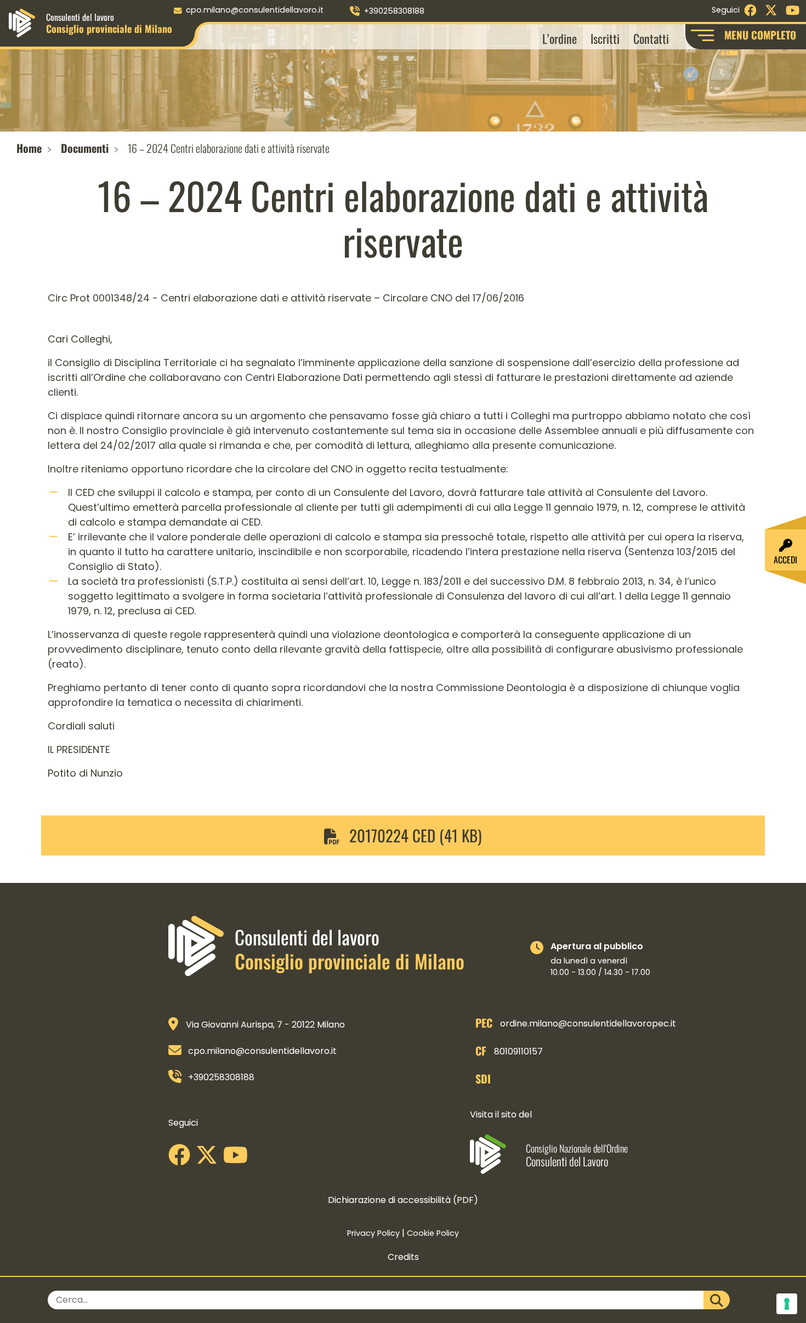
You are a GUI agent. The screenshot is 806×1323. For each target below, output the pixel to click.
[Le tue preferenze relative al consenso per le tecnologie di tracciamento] (786, 1303)
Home (29, 148)
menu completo (760, 35)
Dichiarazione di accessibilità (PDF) (403, 1200)
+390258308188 (394, 10)
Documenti (85, 148)
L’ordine (559, 38)
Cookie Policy (433, 1233)
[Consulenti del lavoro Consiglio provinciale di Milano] (22, 22)
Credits (403, 1257)
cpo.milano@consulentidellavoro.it (254, 9)
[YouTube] (238, 1159)
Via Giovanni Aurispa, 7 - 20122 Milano (265, 1024)
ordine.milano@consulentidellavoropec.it (588, 1023)
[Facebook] (182, 1159)
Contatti (651, 38)
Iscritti (605, 38)
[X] (209, 1159)
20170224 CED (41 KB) (413, 835)
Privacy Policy (373, 1233)
